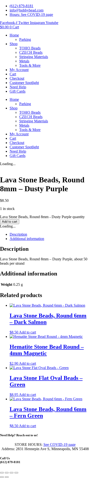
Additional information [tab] (27, 239)
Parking (25, 39)
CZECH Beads (30, 52)
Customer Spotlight (24, 83)
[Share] (11, 472)
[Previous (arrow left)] (2, 477)
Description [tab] (18, 234)
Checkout (17, 78)
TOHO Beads (30, 48)
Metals (24, 61)
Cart (13, 74)
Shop (14, 44)
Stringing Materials (33, 57)
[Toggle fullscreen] (7, 472)
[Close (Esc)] (16, 472)
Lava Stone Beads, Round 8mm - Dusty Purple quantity (42, 217)
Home (14, 35)
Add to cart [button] (27, 332)
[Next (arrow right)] (7, 477)
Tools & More (30, 65)
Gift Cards (17, 91)
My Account (19, 70)
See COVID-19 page (59, 444)
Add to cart (9, 221)
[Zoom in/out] (2, 472)
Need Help (18, 87)
